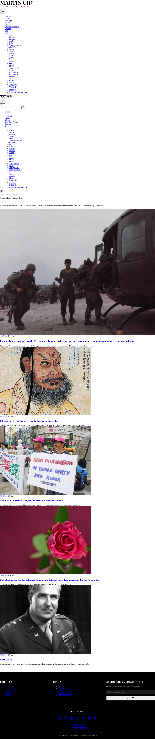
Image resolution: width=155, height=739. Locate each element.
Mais (6, 33)
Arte (6, 31)
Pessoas (12, 39)
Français (12, 55)
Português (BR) (10, 47)
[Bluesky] (83, 718)
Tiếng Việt (13, 85)
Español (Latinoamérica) (18, 92)
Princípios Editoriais (64, 686)
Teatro (11, 35)
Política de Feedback (64, 694)
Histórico (3, 336)
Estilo (11, 43)
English (12, 49)
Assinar (130, 698)
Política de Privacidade (80, 728)
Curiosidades (4, 576)
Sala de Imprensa (10, 688)
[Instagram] (77, 718)
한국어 (12, 66)
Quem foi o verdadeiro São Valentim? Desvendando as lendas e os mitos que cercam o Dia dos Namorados (49, 580)
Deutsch (12, 53)
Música (7, 23)
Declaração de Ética (64, 688)
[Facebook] (59, 718)
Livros (11, 37)
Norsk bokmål (14, 68)
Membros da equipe (11, 690)
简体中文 (12, 87)
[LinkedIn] (71, 718)
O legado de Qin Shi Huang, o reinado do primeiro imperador (29, 421)
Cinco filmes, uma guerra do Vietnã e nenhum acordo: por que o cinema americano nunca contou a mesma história (67, 341)
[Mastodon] (89, 718)
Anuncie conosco (10, 692)
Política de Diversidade (65, 690)
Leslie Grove (6, 659)
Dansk (11, 57)
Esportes (8, 29)
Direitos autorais (79, 729)
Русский (12, 78)
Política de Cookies (80, 727)
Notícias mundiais (15, 45)
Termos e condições (79, 724)
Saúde (11, 41)
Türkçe (11, 83)
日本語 (12, 64)
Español (12, 51)
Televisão (8, 16)
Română (12, 76)
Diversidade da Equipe (65, 695)
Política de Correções (64, 692)
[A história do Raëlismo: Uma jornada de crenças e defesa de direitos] (45, 494)
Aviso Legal (79, 725)
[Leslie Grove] (45, 653)
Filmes (7, 18)
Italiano (11, 61)
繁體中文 (12, 90)
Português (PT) (14, 72)
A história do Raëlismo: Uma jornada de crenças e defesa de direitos (31, 500)
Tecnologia (8, 20)
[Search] (2, 101)
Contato (7, 695)
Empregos (8, 694)
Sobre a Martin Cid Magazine (14, 686)
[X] (65, 718)
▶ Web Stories (77, 711)
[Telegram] (95, 718)
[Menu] (2, 11)
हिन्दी (10, 59)
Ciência (7, 25)
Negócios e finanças (12, 27)
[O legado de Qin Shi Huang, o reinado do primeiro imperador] (45, 414)
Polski (11, 70)
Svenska (12, 81)
